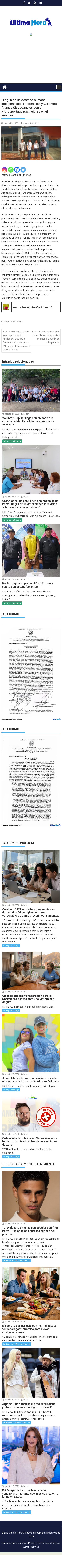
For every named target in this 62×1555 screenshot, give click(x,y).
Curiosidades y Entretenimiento (16, 1260)
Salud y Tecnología (11, 945)
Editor (26, 413)
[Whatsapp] (11, 170)
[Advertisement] (31, 61)
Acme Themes (31, 1546)
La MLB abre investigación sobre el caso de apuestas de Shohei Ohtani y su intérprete (45, 337)
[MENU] (58, 87)
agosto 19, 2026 (11, 1134)
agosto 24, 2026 (11, 413)
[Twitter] (23, 170)
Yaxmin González (30, 123)
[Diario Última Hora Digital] (4, 87)
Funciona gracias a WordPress (18, 1542)
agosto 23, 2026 (11, 496)
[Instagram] (4, 170)
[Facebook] (17, 170)
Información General (13, 321)
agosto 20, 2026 (11, 1074)
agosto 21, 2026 (11, 991)
